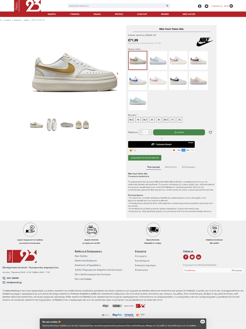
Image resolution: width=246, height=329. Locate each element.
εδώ (198, 325)
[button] (117, 78)
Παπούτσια (17, 20)
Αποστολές (171, 167)
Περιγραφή (153, 167)
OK (202, 321)
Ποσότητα (133, 132)
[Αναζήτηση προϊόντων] (167, 5)
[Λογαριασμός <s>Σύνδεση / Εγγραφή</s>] (200, 6)
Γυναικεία (7, 20)
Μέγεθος (132, 115)
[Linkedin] (198, 257)
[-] (141, 132)
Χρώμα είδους (134, 49)
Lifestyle (26, 20)
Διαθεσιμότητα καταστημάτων (145, 158)
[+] (150, 132)
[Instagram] (192, 257)
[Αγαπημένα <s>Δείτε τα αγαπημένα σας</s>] (206, 6)
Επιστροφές (188, 167)
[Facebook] (185, 257)
